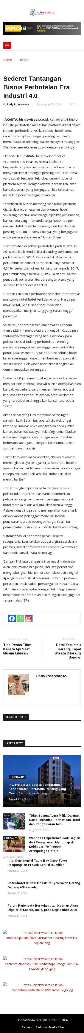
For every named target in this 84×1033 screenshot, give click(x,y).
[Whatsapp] (20, 618)
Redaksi (27, 1027)
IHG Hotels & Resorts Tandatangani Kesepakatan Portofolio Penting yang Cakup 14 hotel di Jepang (37, 789)
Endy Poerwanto (18, 104)
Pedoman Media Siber (50, 1027)
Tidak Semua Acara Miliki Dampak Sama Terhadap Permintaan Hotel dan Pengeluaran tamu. (54, 820)
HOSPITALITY (17, 776)
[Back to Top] (76, 1030)
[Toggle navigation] (7, 45)
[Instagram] (29, 618)
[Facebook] (12, 618)
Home (7, 60)
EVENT (7, 815)
